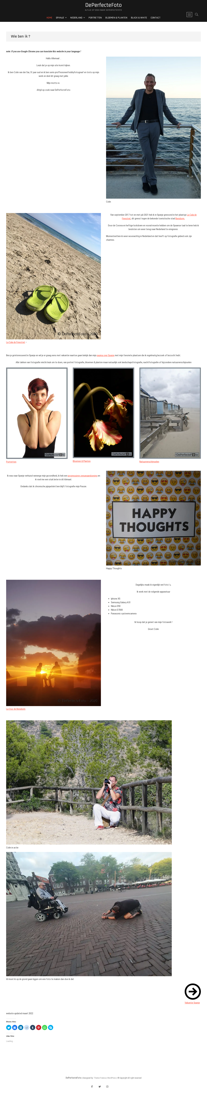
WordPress (111, 1078)
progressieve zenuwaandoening (82, 475)
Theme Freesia (100, 1078)
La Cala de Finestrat (15, 342)
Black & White (139, 17)
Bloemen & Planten (116, 17)
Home (49, 17)
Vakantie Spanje (192, 1002)
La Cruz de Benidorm (15, 709)
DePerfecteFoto (103, 5)
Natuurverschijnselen (149, 461)
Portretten (95, 17)
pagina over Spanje (105, 355)
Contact (155, 17)
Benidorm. (180, 218)
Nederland (76, 17)
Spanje (60, 17)
